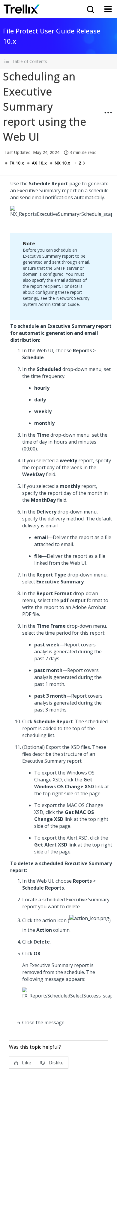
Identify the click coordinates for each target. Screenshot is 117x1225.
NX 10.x (62, 163)
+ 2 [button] (78, 163)
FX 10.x (17, 163)
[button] (58, 61)
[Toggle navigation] (108, 9)
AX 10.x (39, 163)
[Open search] (90, 9)
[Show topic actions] (108, 113)
